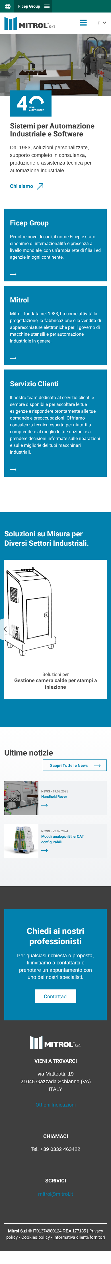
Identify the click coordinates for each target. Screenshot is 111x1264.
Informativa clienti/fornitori (79, 1237)
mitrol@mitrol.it (55, 1194)
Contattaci (55, 996)
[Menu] (83, 23)
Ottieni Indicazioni (56, 1105)
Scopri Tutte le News (69, 765)
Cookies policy (35, 1237)
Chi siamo (22, 186)
